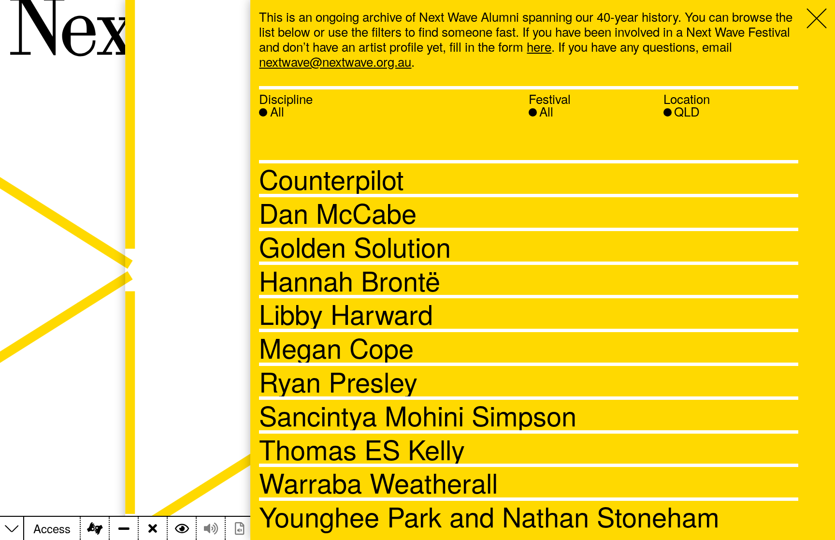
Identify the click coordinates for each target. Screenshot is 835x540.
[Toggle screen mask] (181, 528)
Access (52, 529)
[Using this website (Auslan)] (94, 528)
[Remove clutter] (152, 528)
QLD (687, 111)
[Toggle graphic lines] (123, 528)
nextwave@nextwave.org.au (335, 61)
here (539, 46)
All (277, 111)
